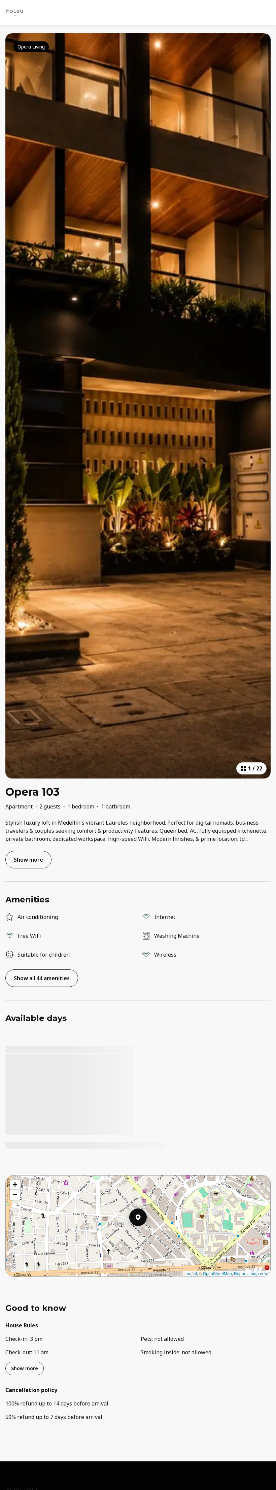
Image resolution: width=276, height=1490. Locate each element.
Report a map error (251, 1273)
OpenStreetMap (217, 1273)
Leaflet (190, 1273)
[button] (147, 1235)
